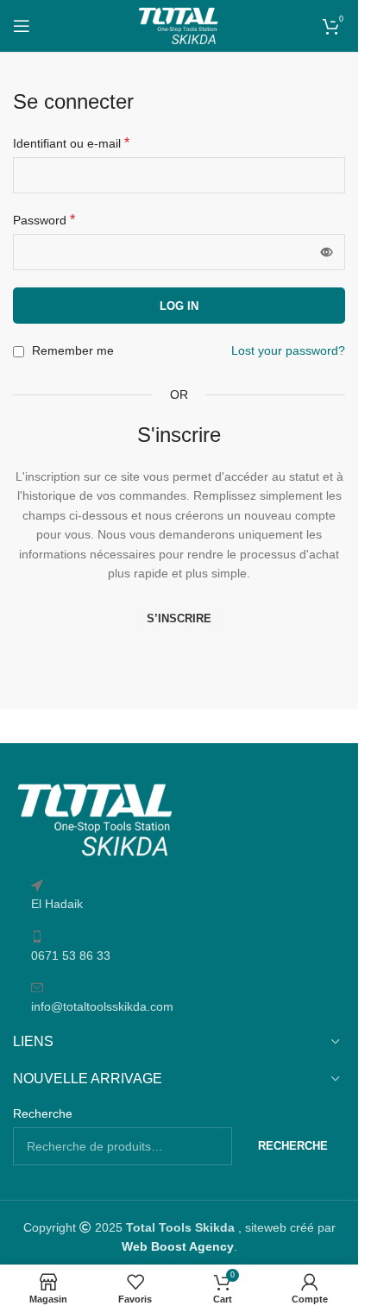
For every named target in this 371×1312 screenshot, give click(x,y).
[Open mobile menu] (21, 26)
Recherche (42, 1113)
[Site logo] (178, 25)
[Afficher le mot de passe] (327, 252)
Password (44, 219)
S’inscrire (179, 618)
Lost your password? (288, 350)
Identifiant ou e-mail (71, 143)
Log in (179, 306)
